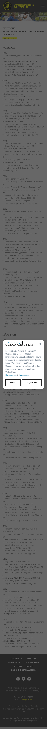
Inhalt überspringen (13, 342)
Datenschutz (11, 375)
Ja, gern (31, 382)
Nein (13, 382)
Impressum (24, 375)
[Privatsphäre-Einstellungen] (40, 344)
